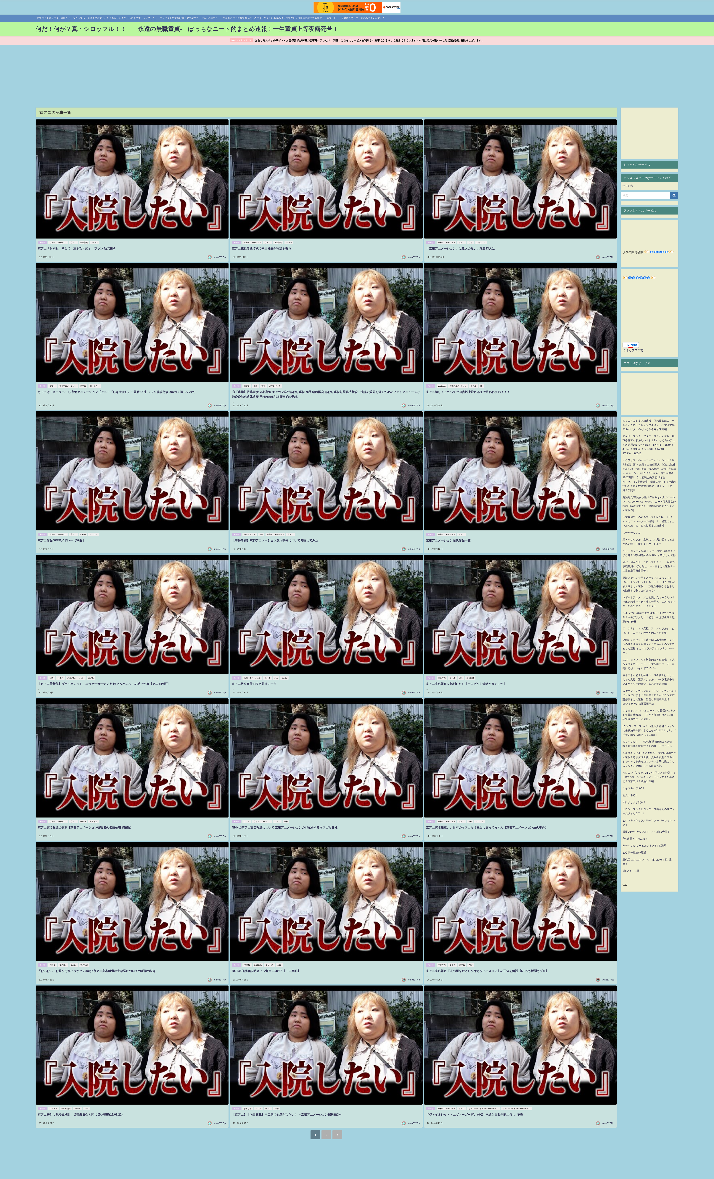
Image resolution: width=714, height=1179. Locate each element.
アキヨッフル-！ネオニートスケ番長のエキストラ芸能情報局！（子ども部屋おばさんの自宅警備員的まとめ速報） (649, 714)
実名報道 (93, 821)
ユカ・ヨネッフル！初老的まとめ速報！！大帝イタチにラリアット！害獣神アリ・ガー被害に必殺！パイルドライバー (649, 663)
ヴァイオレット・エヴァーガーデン (483, 1108)
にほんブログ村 (633, 350)
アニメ (52, 386)
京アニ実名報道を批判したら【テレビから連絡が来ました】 (466, 683)
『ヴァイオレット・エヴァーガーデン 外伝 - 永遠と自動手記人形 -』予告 (474, 1114)
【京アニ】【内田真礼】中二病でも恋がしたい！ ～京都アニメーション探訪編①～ (287, 1114)
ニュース (269, 965)
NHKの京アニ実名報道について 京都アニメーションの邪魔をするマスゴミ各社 (284, 827)
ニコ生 (452, 965)
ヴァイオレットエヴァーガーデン (516, 1108)
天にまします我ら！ (634, 802)
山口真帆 (258, 965)
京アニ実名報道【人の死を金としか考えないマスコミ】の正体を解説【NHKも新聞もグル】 (487, 970)
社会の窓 (628, 186)
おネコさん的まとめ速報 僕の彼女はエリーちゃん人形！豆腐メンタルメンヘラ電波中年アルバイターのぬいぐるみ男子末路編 (649, 425)
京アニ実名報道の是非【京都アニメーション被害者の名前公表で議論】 (85, 827)
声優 (277, 1108)
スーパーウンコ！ (633, 532)
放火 (471, 965)
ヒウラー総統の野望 (634, 852)
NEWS (77, 1108)
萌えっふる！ (630, 795)
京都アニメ (481, 242)
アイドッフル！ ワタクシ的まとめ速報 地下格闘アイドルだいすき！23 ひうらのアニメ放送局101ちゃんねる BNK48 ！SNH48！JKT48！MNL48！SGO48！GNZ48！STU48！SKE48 (649, 445)
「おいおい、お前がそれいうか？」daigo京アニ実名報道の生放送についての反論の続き (97, 970)
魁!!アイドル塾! (631, 870)
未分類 (42, 242)
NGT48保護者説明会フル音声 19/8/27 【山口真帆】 (266, 970)
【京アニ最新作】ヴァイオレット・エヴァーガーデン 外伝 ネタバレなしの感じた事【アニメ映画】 (104, 683)
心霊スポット (249, 534)
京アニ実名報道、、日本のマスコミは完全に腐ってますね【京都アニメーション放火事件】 (487, 827)
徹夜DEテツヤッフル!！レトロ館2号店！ (646, 831)
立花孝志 (442, 678)
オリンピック (274, 386)
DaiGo (284, 678)
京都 (470, 242)
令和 (255, 386)
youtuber (442, 386)
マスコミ (479, 821)
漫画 (261, 534)
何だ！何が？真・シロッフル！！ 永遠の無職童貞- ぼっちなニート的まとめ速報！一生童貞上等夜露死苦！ (649, 566)
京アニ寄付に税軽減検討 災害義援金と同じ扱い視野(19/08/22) (80, 1114)
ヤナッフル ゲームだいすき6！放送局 (644, 845)
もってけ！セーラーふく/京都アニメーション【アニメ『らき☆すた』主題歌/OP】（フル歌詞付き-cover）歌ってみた (116, 391)
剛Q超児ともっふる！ (635, 838)
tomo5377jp (220, 257)
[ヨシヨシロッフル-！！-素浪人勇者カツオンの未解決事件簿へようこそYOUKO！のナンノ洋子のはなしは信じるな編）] (649, 730)
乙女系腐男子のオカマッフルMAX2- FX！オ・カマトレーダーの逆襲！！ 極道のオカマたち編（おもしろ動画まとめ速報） (649, 521)
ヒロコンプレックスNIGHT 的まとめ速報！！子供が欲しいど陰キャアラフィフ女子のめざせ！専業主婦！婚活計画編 (649, 777)
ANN (86, 1108)
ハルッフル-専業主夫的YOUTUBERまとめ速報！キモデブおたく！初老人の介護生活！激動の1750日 (649, 617)
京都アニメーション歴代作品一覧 (448, 540)
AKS (279, 965)
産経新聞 (84, 242)
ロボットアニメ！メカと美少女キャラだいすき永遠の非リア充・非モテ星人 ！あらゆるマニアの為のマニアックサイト (649, 601)
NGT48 (247, 965)
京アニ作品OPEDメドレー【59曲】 (61, 540)
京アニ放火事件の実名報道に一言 (254, 683)
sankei (94, 242)
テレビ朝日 (66, 1108)
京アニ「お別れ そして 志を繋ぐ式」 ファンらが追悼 (76, 248)
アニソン (93, 534)
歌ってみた (94, 386)
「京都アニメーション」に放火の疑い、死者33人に (460, 248)
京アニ (73, 242)
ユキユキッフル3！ (634, 788)
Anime (83, 534)
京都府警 (470, 678)
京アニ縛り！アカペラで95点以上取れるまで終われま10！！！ (468, 391)
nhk (276, 678)
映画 (52, 678)
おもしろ (247, 1108)
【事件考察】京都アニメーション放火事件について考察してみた (275, 540)
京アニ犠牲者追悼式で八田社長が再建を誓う (261, 248)
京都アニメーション (58, 242)
